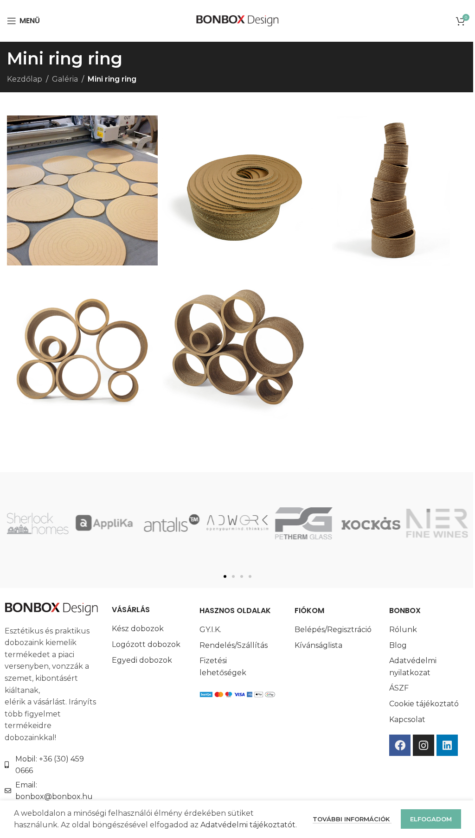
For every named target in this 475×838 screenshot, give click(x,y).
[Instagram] (423, 745)
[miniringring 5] (237, 190)
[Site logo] (237, 20)
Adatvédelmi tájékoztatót (247, 824)
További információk (352, 819)
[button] (225, 576)
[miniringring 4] (82, 190)
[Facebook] (400, 745)
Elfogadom (431, 819)
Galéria (65, 79)
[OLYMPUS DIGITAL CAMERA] (392, 190)
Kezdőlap (24, 79)
